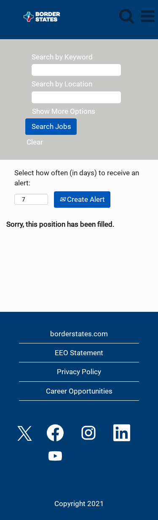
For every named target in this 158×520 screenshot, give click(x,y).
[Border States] (38, 15)
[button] (147, 16)
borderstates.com (79, 334)
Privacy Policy (79, 371)
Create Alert (85, 199)
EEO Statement (79, 352)
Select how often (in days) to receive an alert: (76, 178)
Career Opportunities (79, 391)
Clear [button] (35, 142)
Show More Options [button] (63, 111)
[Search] (126, 16)
